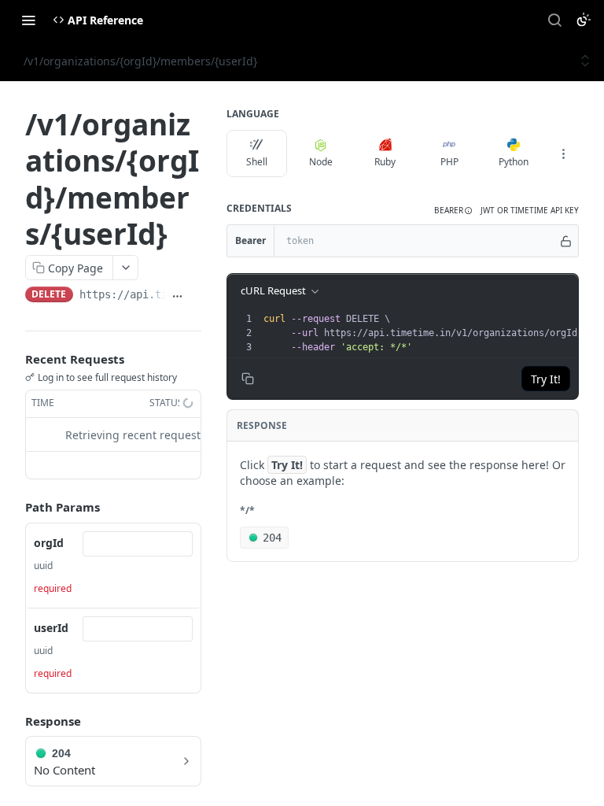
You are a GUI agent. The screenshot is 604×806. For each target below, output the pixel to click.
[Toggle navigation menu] (28, 19)
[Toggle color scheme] (583, 19)
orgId (49, 542)
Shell (256, 161)
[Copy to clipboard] (195, 296)
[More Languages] (563, 153)
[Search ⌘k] (554, 19)
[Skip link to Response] (14, 721)
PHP (449, 161)
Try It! (546, 379)
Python (513, 161)
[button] (453, 210)
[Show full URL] (177, 296)
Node (321, 161)
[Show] (566, 240)
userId (51, 627)
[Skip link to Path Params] (14, 507)
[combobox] (138, 543)
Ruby (385, 161)
